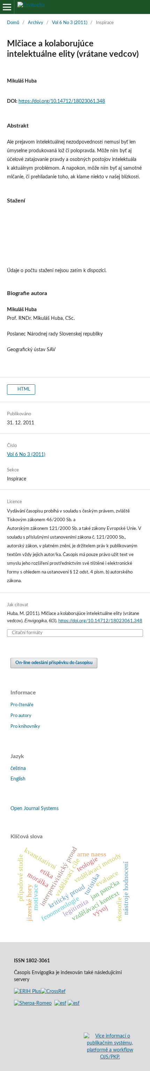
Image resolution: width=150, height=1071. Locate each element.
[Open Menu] (7, 7)
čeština (18, 768)
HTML (23, 389)
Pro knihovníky (25, 726)
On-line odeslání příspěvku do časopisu (53, 663)
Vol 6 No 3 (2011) (69, 23)
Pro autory (20, 716)
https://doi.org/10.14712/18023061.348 (61, 101)
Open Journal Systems (34, 808)
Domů (13, 23)
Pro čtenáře (21, 705)
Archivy (35, 23)
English (17, 779)
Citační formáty (27, 633)
